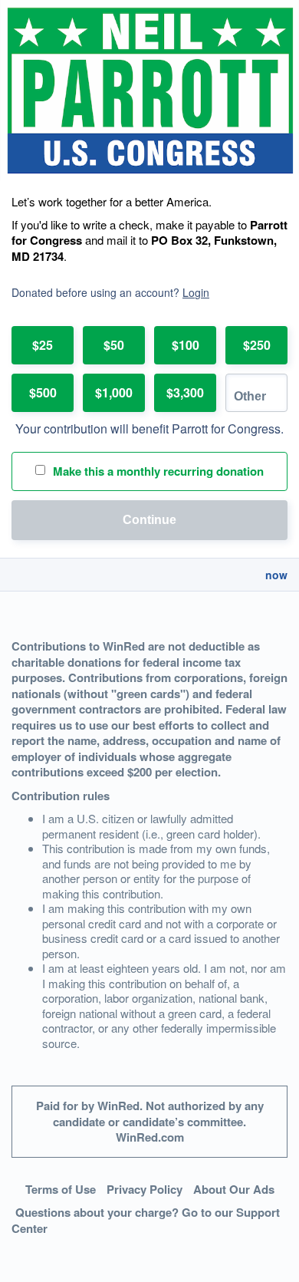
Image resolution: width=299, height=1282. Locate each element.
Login (195, 292)
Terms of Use (60, 1189)
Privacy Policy (144, 1189)
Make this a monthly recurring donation (158, 471)
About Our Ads (233, 1189)
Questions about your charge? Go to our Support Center (146, 1220)
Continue (149, 519)
